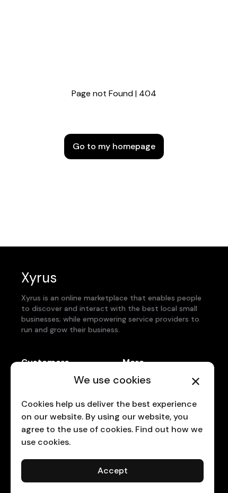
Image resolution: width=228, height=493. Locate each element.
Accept (113, 470)
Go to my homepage (114, 146)
